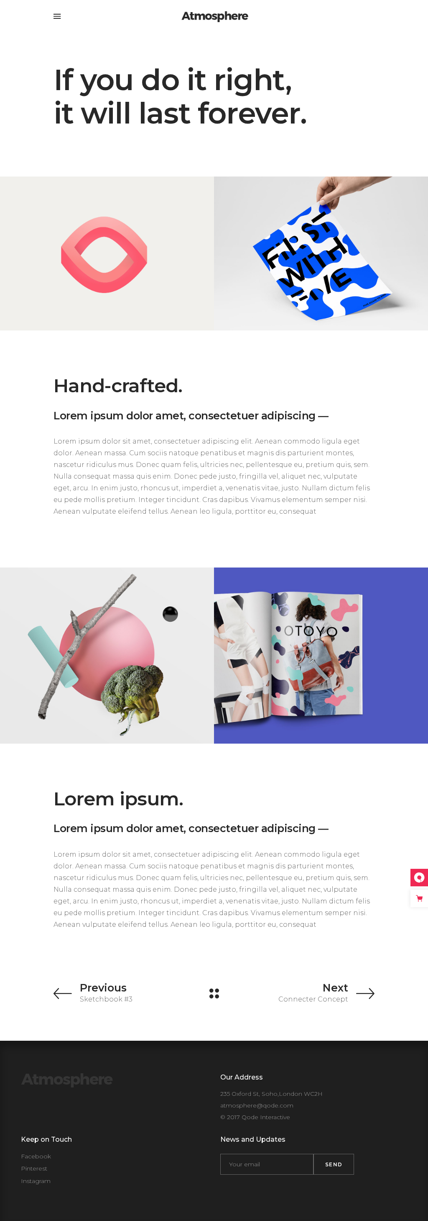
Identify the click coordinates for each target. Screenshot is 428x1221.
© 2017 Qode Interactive (255, 1117)
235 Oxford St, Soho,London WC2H (271, 1093)
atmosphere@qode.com (256, 1105)
